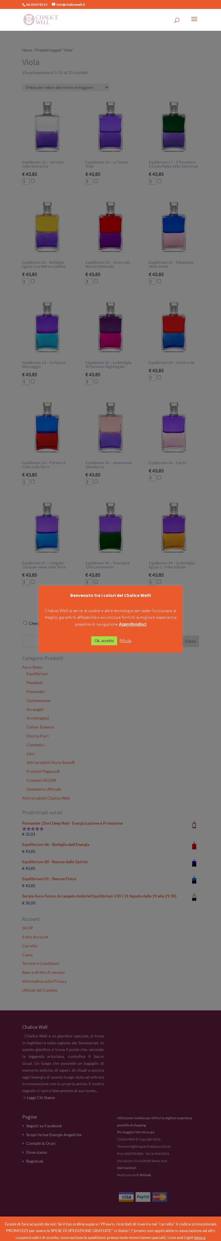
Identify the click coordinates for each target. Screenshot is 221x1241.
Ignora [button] (199, 1237)
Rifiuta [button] (125, 640)
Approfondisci (132, 624)
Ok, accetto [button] (104, 640)
